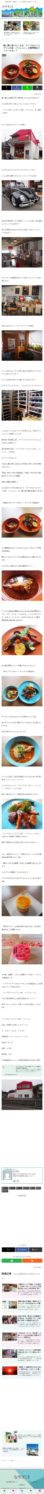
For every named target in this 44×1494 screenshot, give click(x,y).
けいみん (16, 1171)
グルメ (13, 1188)
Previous (2, 29)
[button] (37, 88)
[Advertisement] (22, 1219)
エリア (6, 1188)
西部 (39, 1188)
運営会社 (22, 1485)
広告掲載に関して (11, 1482)
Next (42, 29)
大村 (33, 1188)
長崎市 (6, 1191)
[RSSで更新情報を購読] (17, 1181)
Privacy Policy (32, 1482)
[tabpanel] (12, 28)
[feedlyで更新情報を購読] (14, 1181)
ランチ (20, 1188)
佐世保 (27, 1188)
